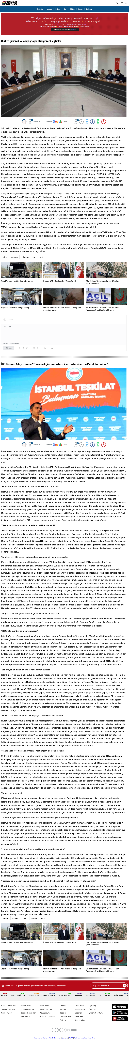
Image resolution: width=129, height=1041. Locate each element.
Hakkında (14, 257)
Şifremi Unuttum (96, 1013)
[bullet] (37, 348)
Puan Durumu (65, 995)
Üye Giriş (92, 1006)
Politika (89, 9)
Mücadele (25, 257)
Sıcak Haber (80, 1020)
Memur (43, 918)
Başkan (5, 918)
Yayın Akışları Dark (28, 1009)
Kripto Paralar (121, 995)
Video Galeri (80, 1009)
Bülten (57, 9)
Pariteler (90, 995)
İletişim (45, 1038)
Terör (41, 257)
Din (65, 9)
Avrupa (49, 9)
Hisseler (78, 995)
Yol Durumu (104, 995)
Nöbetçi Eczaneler (28, 1013)
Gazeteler (34, 995)
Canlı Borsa (44, 1006)
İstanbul (34, 918)
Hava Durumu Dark (9, 1006)
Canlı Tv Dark (26, 1006)
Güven (5, 257)
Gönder (9, 348)
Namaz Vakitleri (18, 995)
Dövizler (62, 1009)
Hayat (80, 9)
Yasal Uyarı (91, 1038)
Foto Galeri (79, 1006)
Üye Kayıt (93, 1009)
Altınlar (62, 1006)
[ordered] (34, 348)
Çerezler (65, 1038)
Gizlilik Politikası (55, 1038)
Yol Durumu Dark (8, 1009)
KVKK (71, 1038)
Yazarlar (78, 1013)
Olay (34, 257)
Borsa (4, 995)
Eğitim (72, 9)
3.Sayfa (40, 9)
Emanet (15, 918)
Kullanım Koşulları (80, 1038)
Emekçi (24, 918)
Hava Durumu (49, 995)
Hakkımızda (38, 1038)
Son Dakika (25, 1016)
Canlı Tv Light (6, 1013)
